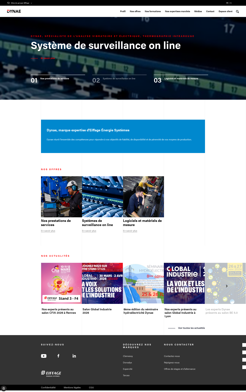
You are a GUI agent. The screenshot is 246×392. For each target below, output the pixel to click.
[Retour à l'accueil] (14, 11)
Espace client (225, 11)
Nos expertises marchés (177, 11)
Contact (210, 11)
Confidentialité (48, 387)
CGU (91, 387)
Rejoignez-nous (172, 362)
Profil (123, 11)
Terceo (126, 375)
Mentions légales (72, 387)
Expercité (127, 368)
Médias (198, 11)
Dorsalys (127, 362)
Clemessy (128, 356)
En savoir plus (48, 230)
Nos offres (135, 11)
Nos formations (153, 11)
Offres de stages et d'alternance (179, 368)
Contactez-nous (172, 356)
